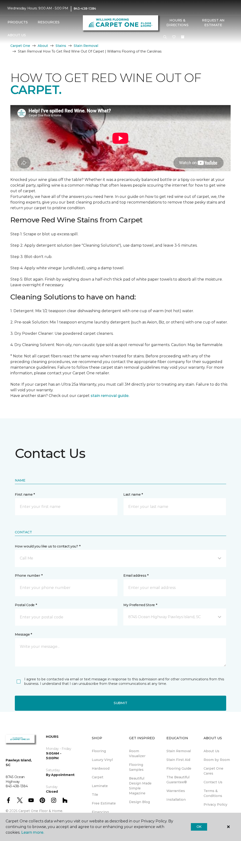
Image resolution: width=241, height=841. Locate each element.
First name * (25, 494)
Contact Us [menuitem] (213, 782)
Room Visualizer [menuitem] (137, 753)
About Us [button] (17, 35)
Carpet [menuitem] (97, 777)
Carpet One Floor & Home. (40, 811)
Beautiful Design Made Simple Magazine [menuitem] (140, 785)
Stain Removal (86, 46)
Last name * (133, 494)
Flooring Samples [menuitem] (136, 767)
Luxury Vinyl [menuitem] (102, 760)
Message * (23, 634)
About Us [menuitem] (211, 751)
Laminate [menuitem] (100, 786)
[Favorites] (173, 37)
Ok (199, 827)
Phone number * (28, 575)
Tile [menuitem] (95, 794)
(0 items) (182, 37)
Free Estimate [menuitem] (104, 803)
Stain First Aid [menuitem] (178, 760)
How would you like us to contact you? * (47, 546)
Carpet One (20, 46)
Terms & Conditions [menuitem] (213, 793)
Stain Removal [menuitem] (178, 751)
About (43, 46)
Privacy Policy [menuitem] (215, 804)
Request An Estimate (213, 22)
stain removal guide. (110, 395)
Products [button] (18, 22)
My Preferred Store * (140, 605)
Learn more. (32, 832)
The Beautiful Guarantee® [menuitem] (177, 779)
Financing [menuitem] (100, 812)
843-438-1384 (85, 8)
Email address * (136, 575)
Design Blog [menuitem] (139, 802)
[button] (165, 37)
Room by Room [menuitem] (217, 760)
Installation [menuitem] (176, 799)
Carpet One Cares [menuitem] (213, 771)
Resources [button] (49, 22)
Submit (120, 703)
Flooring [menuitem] (99, 751)
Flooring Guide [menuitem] (178, 768)
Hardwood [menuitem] (100, 768)
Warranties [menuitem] (175, 791)
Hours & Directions (177, 22)
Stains (61, 46)
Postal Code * (26, 605)
